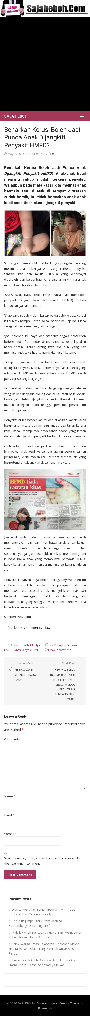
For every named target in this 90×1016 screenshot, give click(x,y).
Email (9, 815)
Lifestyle (35, 645)
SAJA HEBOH (15, 116)
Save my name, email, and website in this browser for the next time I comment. (42, 860)
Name (9, 796)
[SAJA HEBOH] (45, 8)
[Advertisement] (45, 64)
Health (25, 645)
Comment (12, 739)
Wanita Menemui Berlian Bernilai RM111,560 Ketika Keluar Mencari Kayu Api (42, 911)
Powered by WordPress (52, 1003)
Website (10, 834)
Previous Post (26, 671)
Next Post (62, 681)
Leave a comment (59, 650)
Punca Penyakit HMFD (26, 650)
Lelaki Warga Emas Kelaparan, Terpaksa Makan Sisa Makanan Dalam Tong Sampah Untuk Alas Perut (44, 948)
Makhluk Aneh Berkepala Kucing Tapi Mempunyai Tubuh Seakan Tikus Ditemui (45, 934)
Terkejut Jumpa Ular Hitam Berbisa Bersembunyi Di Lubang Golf (35, 923)
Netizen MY (37, 154)
